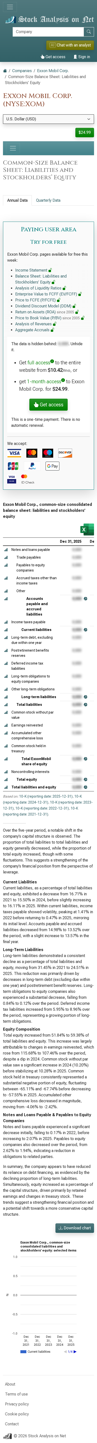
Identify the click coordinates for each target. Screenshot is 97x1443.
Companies (22, 70)
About (10, 1384)
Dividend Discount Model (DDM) (43, 306)
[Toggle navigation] (10, 7)
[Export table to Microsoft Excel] (87, 529)
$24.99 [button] (85, 132)
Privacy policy (17, 1404)
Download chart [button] (77, 1228)
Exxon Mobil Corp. (53, 70)
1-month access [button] (44, 382)
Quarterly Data (48, 200)
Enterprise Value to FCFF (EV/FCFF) (46, 294)
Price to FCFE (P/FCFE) (36, 300)
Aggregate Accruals (32, 330)
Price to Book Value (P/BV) (47, 318)
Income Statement (31, 270)
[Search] (89, 32)
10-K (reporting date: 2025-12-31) (46, 796)
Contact (12, 1424)
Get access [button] (51, 405)
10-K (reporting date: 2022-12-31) (42, 808)
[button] (6, 549)
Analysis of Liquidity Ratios (38, 288)
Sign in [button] (83, 56)
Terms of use (16, 1394)
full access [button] (39, 363)
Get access (55, 56)
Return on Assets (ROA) (44, 312)
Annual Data (17, 200)
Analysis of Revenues (34, 324)
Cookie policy (17, 1414)
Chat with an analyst (71, 45)
